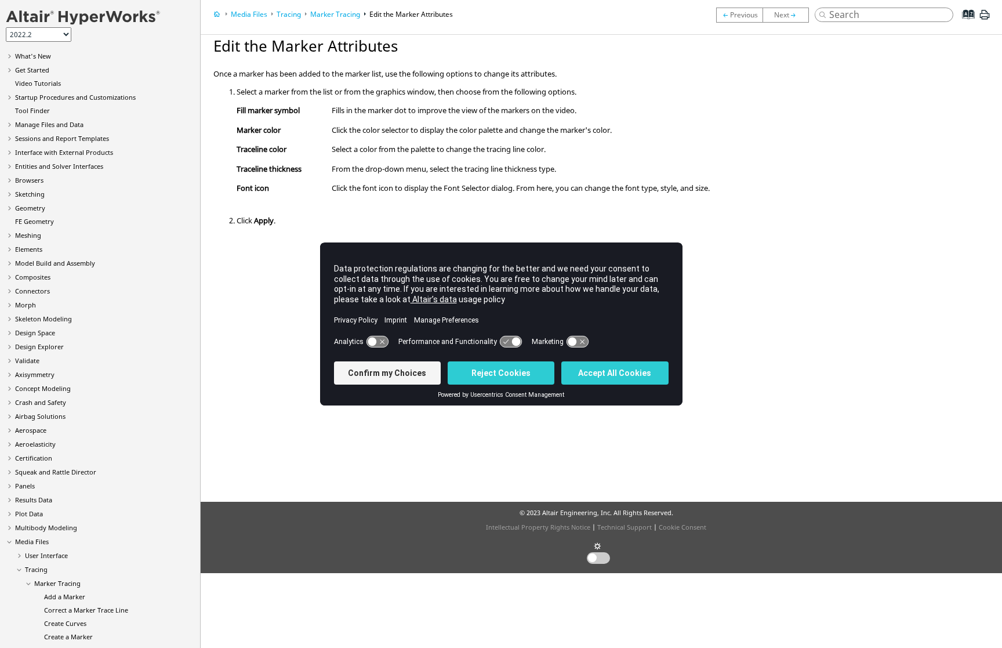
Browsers (29, 180)
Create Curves (65, 623)
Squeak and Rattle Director (55, 472)
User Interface (46, 555)
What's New (33, 56)
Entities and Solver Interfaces (59, 166)
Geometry (30, 208)
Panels (25, 486)
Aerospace (30, 430)
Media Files (32, 541)
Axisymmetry (35, 374)
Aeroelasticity (35, 444)
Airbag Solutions (40, 416)
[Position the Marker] (789, 15)
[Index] (964, 23)
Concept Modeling (43, 388)
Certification (33, 458)
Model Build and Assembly (55, 263)
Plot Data (29, 513)
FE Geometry (34, 221)
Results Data (33, 499)
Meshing (28, 235)
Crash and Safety (40, 402)
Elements (28, 249)
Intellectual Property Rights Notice (538, 527)
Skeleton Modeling (43, 318)
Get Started (32, 70)
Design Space (35, 332)
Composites (32, 277)
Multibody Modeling (46, 527)
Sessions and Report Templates (62, 138)
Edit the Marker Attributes (411, 14)
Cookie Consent (682, 527)
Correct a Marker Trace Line (86, 610)
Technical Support (624, 527)
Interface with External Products (64, 152)
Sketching (30, 194)
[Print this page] (984, 19)
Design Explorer (39, 346)
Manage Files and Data (49, 124)
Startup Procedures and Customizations (75, 97)
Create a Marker (68, 636)
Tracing (36, 569)
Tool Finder (32, 110)
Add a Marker (64, 596)
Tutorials (38, 83)
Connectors (32, 291)
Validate (27, 360)
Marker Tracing (57, 583)
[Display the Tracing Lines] (739, 15)
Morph (25, 305)
